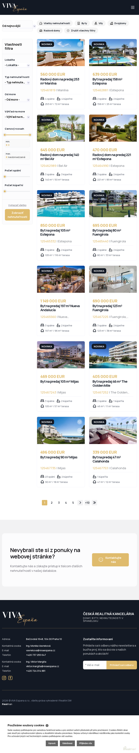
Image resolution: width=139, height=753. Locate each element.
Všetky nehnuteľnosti (57, 23)
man (7, 704)
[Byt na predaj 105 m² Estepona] (61, 203)
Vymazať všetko (17, 205)
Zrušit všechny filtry (83, 30)
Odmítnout (67, 743)
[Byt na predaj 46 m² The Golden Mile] (113, 354)
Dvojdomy (120, 23)
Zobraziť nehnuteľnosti (17, 215)
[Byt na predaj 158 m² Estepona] (113, 52)
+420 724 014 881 (35, 670)
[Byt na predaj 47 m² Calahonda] (113, 430)
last (94, 502)
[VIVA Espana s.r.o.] (14, 8)
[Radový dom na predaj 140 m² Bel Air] (61, 128)
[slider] (4, 135)
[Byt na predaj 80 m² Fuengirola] (113, 203)
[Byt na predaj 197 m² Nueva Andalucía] (61, 279)
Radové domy (52, 30)
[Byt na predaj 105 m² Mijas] (61, 354)
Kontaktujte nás (113, 560)
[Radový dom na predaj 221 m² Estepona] (113, 128)
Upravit (51, 743)
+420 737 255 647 (36, 654)
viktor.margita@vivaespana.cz (42, 666)
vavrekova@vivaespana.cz (40, 650)
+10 (87, 503)
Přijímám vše (85, 743)
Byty (84, 23)
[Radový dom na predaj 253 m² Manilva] (61, 52)
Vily (101, 23)
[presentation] (42, 52)
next (80, 502)
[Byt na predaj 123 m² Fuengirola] (113, 279)
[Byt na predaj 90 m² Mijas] (61, 430)
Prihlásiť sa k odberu (122, 665)
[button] (19, 25)
